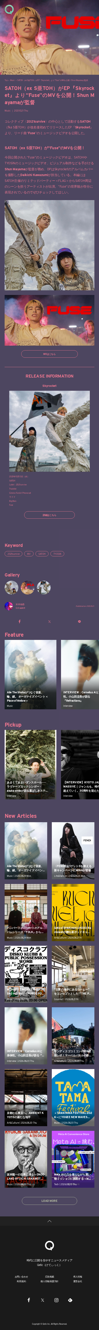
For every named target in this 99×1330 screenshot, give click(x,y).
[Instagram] (56, 1300)
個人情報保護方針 (49, 1281)
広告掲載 (49, 1276)
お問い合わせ (21, 1276)
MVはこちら (49, 354)
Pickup (13, 724)
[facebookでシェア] (19, 621)
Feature (14, 634)
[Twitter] (43, 1300)
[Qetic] (9, 9)
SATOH (42, 553)
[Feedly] (70, 1300)
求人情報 (77, 1276)
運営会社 (77, 1281)
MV (29, 553)
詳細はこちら (49, 515)
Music (12, 80)
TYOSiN (57, 553)
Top (6, 80)
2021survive (13, 553)
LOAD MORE (49, 1201)
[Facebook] (29, 1300)
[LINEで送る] (79, 621)
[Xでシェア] (49, 621)
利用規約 (21, 1281)
